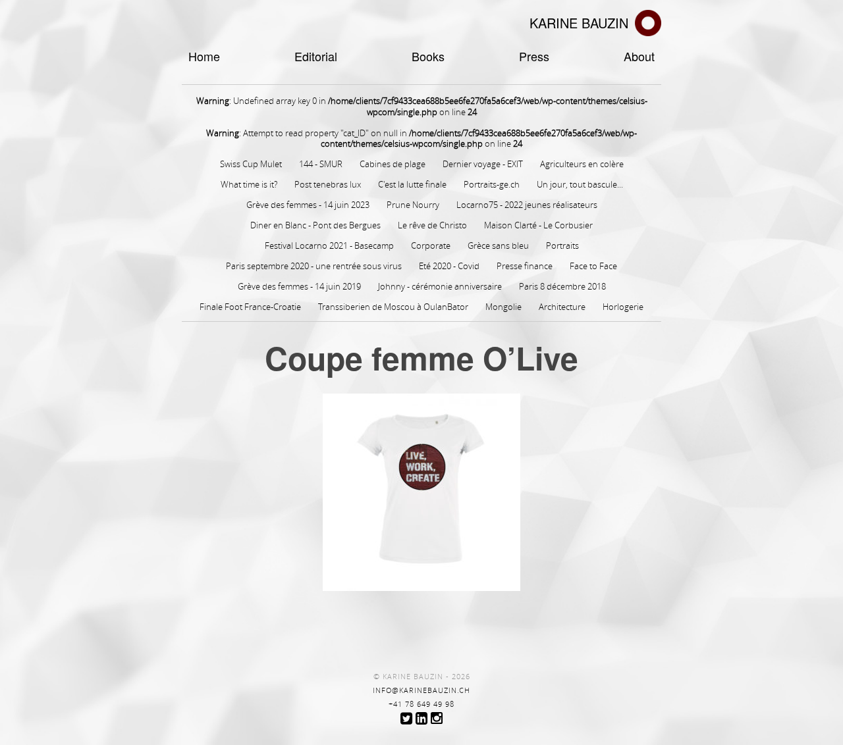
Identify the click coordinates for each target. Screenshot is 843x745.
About (639, 55)
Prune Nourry (413, 205)
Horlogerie (623, 307)
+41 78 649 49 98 (421, 704)
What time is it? (249, 184)
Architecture (562, 307)
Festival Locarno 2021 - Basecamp (329, 245)
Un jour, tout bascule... (580, 184)
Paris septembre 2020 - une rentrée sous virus (314, 266)
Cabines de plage (392, 164)
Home (204, 55)
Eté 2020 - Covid (449, 266)
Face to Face (593, 266)
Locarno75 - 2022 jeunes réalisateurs (526, 205)
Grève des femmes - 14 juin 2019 (299, 286)
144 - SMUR (320, 164)
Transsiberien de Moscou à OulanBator (393, 307)
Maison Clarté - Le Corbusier (538, 225)
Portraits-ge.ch (492, 184)
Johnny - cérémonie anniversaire (440, 286)
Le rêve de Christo (432, 225)
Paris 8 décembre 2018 (562, 286)
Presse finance (525, 266)
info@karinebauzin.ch (421, 690)
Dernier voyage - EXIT (483, 164)
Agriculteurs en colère (582, 164)
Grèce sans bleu (498, 245)
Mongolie (503, 307)
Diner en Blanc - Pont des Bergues (315, 225)
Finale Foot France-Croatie (250, 307)
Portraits (562, 245)
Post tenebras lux (327, 184)
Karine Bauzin (579, 22)
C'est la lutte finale (412, 184)
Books (428, 55)
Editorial (315, 55)
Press (534, 55)
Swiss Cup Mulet (251, 164)
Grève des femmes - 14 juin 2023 (307, 205)
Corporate (430, 245)
